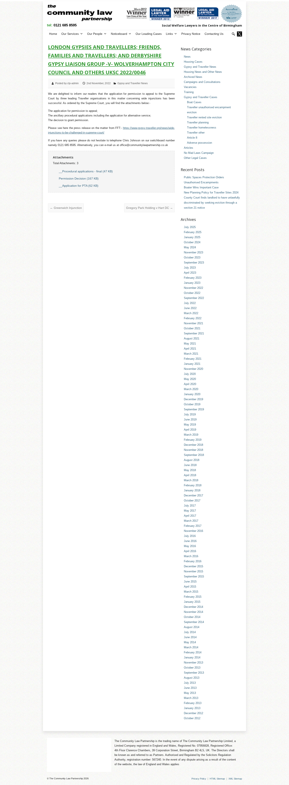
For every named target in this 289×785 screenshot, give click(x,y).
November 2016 (193, 530)
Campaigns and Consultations (202, 82)
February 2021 (192, 358)
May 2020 (190, 379)
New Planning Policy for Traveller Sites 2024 (211, 192)
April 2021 (190, 348)
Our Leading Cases (149, 33)
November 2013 (193, 662)
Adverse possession (199, 142)
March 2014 (191, 647)
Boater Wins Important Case (201, 187)
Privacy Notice (190, 33)
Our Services (70, 33)
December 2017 (193, 495)
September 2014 (194, 622)
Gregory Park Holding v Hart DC (149, 207)
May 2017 (190, 510)
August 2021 (191, 338)
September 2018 (194, 455)
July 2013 (190, 682)
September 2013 (194, 672)
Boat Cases (194, 102)
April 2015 (190, 586)
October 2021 (192, 328)
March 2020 (191, 389)
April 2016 (190, 551)
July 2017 (190, 505)
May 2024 (190, 247)
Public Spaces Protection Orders (204, 177)
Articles (188, 147)
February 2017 (192, 525)
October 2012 (192, 718)
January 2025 (192, 237)
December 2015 (193, 566)
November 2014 (193, 611)
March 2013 (191, 698)
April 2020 (190, 384)
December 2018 (193, 444)
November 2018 (193, 449)
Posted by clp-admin (67, 83)
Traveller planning (198, 122)
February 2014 (192, 652)
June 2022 (190, 308)
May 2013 (190, 692)
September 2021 (194, 333)
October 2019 (192, 404)
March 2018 (191, 480)
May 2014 (190, 642)
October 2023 (192, 257)
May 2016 (190, 546)
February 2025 (192, 232)
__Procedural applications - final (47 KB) (86, 171)
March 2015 (191, 591)
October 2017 (192, 500)
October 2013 (192, 667)
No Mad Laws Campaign (199, 152)
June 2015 (190, 581)
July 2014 (190, 632)
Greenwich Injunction (66, 207)
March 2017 (191, 520)
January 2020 (192, 394)
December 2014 (193, 606)
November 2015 (193, 571)
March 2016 (191, 556)
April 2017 (190, 515)
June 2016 (190, 541)
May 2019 (190, 424)
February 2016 (192, 561)
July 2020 (190, 374)
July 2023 (190, 267)
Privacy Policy (198, 778)
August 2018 (191, 460)
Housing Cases (193, 61)
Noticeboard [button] (119, 33)
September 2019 (194, 409)
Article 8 (192, 137)
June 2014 (190, 637)
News (187, 56)
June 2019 (190, 419)
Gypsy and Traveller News (132, 83)
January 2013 (192, 708)
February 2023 (192, 277)
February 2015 (192, 596)
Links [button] (169, 33)
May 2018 (190, 470)
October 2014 (192, 617)
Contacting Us (214, 33)
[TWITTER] (239, 33)
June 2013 (190, 687)
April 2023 (190, 272)
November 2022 (193, 287)
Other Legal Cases (195, 157)
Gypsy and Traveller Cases (200, 97)
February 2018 (192, 485)
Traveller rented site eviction (204, 117)
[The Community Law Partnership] (79, 13)
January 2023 (192, 282)
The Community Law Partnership (66, 778)
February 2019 (192, 439)
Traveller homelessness (201, 127)
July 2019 (190, 414)
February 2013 (192, 703)
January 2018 (192, 490)
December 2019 (193, 399)
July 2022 (190, 303)
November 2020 (193, 368)
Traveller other (196, 132)
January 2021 (192, 363)
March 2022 (191, 313)
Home (53, 33)
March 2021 (191, 353)
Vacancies (190, 87)
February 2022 (192, 318)
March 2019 (191, 434)
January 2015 (192, 601)
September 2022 (194, 298)
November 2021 (193, 323)
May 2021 (190, 343)
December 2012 (193, 713)
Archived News (193, 76)
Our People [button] (94, 33)
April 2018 (190, 475)
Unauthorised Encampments (201, 182)
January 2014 (192, 657)
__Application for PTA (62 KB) (78, 185)
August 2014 (191, 627)
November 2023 (193, 252)
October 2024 (192, 242)
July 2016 (190, 536)
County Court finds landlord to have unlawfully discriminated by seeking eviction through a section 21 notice (212, 202)
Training (189, 92)
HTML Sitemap (217, 778)
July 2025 (190, 227)
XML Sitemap (235, 778)
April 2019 (190, 429)
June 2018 (190, 465)
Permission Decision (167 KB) (79, 178)
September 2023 (194, 262)
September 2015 (194, 576)
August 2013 (191, 677)
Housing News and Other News (203, 71)
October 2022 (192, 293)
